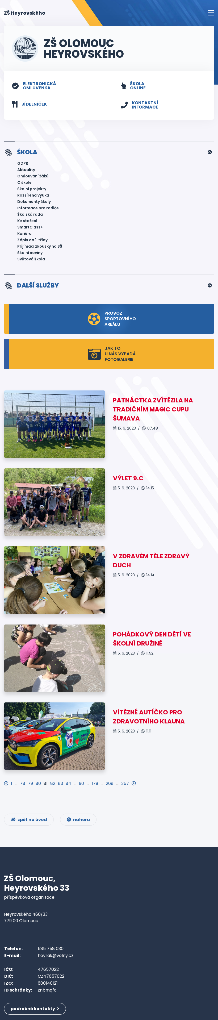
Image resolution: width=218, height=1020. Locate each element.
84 (68, 783)
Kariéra (24, 233)
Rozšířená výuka (33, 195)
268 (110, 783)
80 (38, 783)
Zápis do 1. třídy (32, 240)
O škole (24, 182)
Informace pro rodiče (38, 208)
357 (125, 783)
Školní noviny (30, 252)
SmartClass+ (30, 227)
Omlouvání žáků (32, 176)
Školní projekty (31, 188)
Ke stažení (27, 220)
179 (95, 783)
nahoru (81, 820)
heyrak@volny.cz (55, 955)
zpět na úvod (32, 820)
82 (52, 783)
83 (60, 783)
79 (30, 783)
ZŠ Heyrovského (24, 12)
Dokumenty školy (34, 201)
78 (22, 783)
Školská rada (30, 214)
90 (81, 783)
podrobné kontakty (33, 1009)
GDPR (22, 163)
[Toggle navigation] (211, 12)
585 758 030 (51, 949)
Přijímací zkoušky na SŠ (39, 246)
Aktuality (26, 169)
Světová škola (31, 259)
